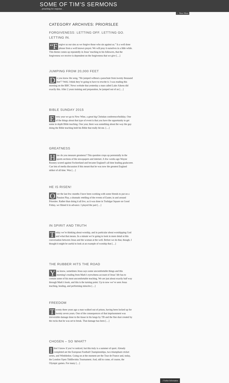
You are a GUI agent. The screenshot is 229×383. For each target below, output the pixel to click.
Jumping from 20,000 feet (74, 71)
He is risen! (60, 187)
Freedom (58, 302)
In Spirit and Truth (68, 225)
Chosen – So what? (67, 341)
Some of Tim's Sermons (78, 4)
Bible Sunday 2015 (66, 109)
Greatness (59, 148)
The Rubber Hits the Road (74, 264)
